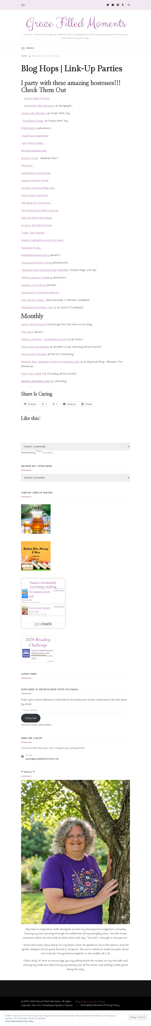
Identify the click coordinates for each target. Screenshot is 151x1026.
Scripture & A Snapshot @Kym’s (40, 292)
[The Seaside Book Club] (25, 591)
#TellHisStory (29, 128)
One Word (27, 331)
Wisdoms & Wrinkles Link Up (38, 307)
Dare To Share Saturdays (36, 217)
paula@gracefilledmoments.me (42, 758)
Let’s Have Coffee (32, 143)
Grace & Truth (29, 158)
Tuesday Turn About (33, 285)
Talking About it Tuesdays (36, 277)
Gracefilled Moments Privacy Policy (100, 1005)
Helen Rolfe (28, 600)
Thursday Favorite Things (37, 262)
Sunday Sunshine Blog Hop (38, 188)
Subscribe (31, 718)
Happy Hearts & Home (35, 180)
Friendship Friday (33, 120)
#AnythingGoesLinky (34, 150)
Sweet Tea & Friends (33, 324)
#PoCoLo (27, 165)
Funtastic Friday (31, 247)
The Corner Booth (39, 608)
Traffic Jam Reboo (32, 232)
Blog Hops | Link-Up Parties (90, 1001)
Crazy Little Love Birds (34, 195)
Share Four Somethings (35, 346)
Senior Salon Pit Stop (37, 98)
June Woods (35, 611)
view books (50, 661)
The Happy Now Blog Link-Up (40, 210)
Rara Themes (65, 1005)
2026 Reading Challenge (38, 642)
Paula (33, 650)
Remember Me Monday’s (39, 105)
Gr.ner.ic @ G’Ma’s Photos (36, 225)
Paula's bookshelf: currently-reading (43, 585)
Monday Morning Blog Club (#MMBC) (45, 270)
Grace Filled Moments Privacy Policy (19, 1021)
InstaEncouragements (34, 135)
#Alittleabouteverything (35, 255)
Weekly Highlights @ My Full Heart (42, 240)
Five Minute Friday (32, 300)
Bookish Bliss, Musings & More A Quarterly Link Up (52, 361)
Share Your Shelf (31, 373)
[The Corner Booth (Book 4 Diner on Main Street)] (25, 608)
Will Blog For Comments (36, 202)
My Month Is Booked (34, 354)
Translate (47, 452)
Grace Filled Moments (75, 23)
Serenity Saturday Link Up (37, 381)
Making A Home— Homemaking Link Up (45, 339)
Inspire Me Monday (33, 113)
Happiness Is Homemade (36, 173)
